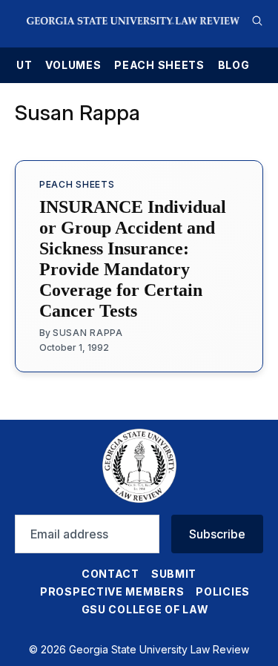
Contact (110, 573)
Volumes (73, 65)
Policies (223, 591)
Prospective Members (112, 591)
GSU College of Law (145, 609)
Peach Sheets (159, 65)
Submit (173, 573)
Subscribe (217, 534)
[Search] (257, 21)
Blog (234, 65)
